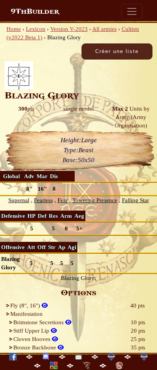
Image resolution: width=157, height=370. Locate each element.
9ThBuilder (35, 11)
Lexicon (35, 29)
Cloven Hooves (32, 339)
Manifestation (26, 314)
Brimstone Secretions (39, 322)
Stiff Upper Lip (32, 331)
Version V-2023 (69, 29)
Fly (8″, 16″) (26, 305)
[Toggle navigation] (132, 11)
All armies (104, 29)
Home (13, 29)
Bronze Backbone (35, 347)
